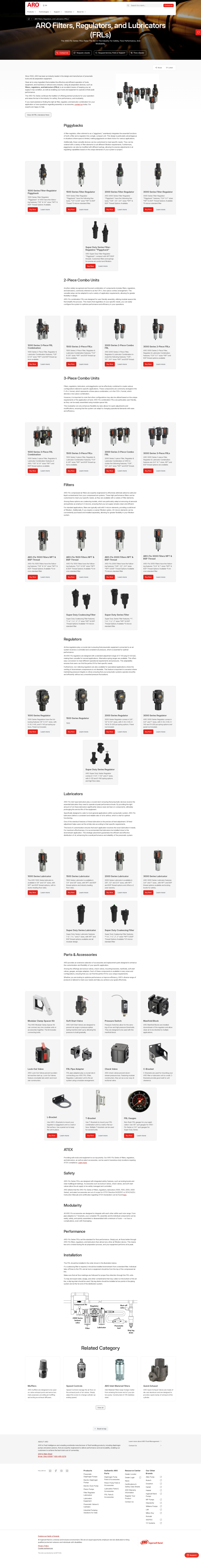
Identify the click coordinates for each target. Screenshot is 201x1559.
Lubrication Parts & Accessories (111, 1490)
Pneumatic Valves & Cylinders (91, 1505)
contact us (79, 104)
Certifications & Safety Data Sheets (132, 1485)
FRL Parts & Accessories (109, 1495)
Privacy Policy (43, 1546)
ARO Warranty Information (130, 1491)
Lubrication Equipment (88, 1499)
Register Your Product (130, 1497)
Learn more (82, 1163)
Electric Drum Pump (91, 1486)
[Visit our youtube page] (61, 1471)
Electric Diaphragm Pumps (91, 1481)
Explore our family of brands (48, 1536)
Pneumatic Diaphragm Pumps (90, 1475)
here (124, 1195)
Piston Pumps (89, 1489)
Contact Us (129, 1502)
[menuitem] (31, 12)
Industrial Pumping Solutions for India (90, 1511)
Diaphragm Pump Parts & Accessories (112, 1478)
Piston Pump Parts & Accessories (112, 1484)
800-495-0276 (60, 1456)
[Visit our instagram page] (67, 1471)
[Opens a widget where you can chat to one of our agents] (191, 1555)
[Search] (128, 5)
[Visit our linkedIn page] (50, 1471)
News (127, 1481)
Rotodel (149, 1516)
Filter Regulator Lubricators (89, 1494)
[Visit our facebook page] (56, 1471)
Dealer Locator (130, 1474)
